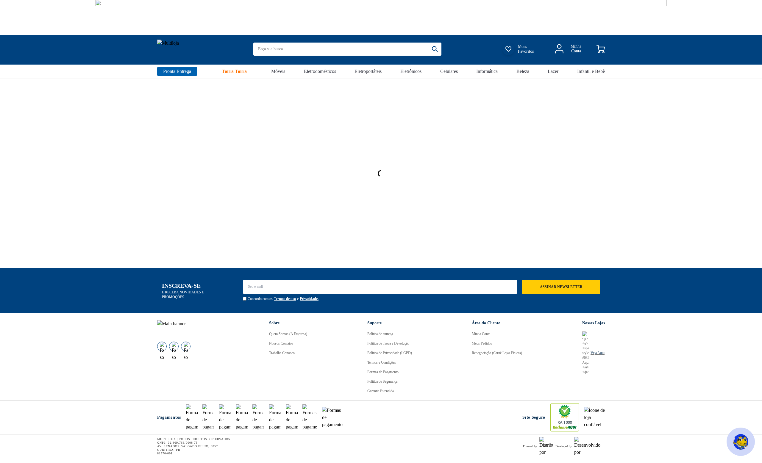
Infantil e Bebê (591, 71)
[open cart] (601, 49)
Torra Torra (234, 71)
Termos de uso (285, 299)
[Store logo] (190, 49)
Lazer (553, 71)
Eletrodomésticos (320, 71)
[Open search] (436, 49)
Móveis (278, 71)
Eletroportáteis (368, 71)
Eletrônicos (410, 71)
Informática (487, 71)
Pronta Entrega (177, 71)
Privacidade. (309, 299)
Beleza (522, 71)
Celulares (449, 71)
